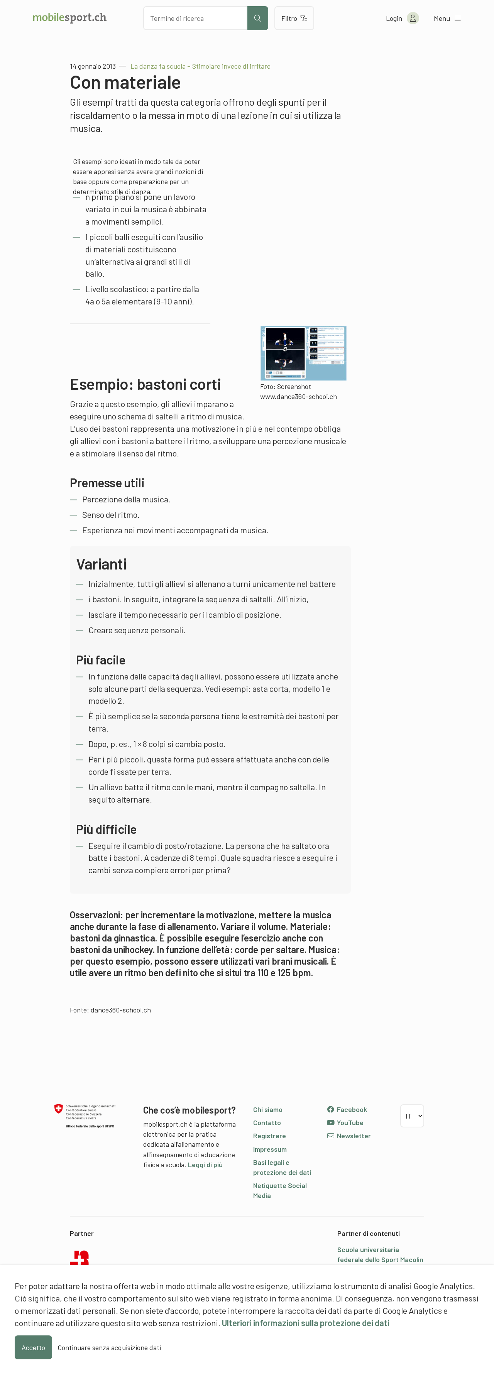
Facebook (351, 1109)
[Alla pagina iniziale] (70, 18)
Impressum (270, 1149)
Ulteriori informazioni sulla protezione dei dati (305, 1323)
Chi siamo (268, 1109)
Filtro (289, 18)
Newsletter (353, 1135)
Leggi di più (205, 1164)
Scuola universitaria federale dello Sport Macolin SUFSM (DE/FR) (380, 1259)
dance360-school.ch (121, 1010)
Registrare (269, 1135)
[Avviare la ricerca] (257, 18)
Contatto (267, 1122)
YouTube (349, 1122)
